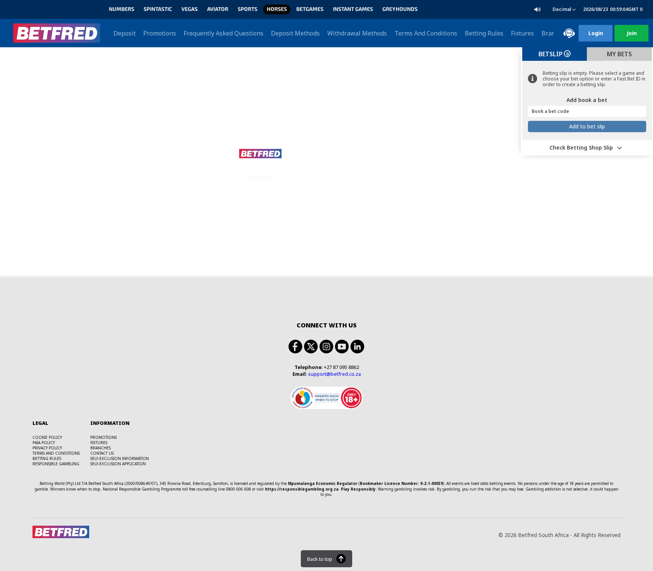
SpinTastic (158, 9)
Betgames (309, 9)
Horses (277, 9)
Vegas (189, 9)
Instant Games (353, 9)
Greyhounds (400, 9)
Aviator (217, 9)
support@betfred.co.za (334, 373)
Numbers (121, 9)
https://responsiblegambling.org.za (302, 489)
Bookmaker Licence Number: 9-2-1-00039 (401, 483)
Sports (247, 9)
